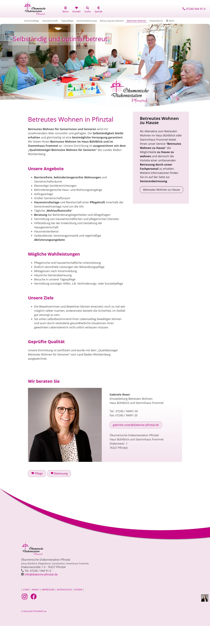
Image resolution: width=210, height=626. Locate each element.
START (26, 589)
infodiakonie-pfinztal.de (41, 574)
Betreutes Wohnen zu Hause (161, 189)
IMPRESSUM (48, 589)
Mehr (171, 20)
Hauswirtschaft (50, 20)
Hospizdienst (156, 20)
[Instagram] (25, 596)
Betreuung (60, 473)
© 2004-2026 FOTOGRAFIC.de (33, 611)
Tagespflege (67, 20)
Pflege (38, 473)
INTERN (78, 589)
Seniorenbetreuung (87, 20)
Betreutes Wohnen (136, 20)
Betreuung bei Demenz (112, 20)
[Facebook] (34, 596)
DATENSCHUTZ (64, 589)
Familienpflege (31, 20)
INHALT (35, 589)
